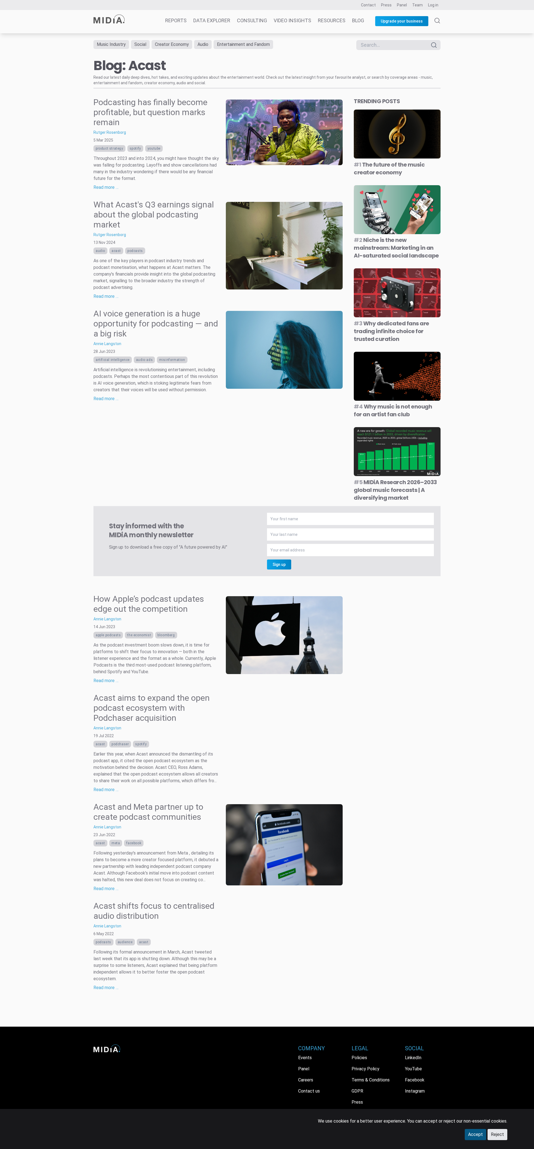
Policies (359, 1057)
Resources (331, 20)
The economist (139, 635)
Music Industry (111, 44)
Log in (433, 5)
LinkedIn (413, 1057)
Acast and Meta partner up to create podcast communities (148, 812)
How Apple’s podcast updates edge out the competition (148, 604)
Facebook (133, 843)
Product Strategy (109, 148)
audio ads (144, 360)
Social (140, 44)
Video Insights (292, 20)
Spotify (135, 148)
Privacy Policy (365, 1068)
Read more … (105, 187)
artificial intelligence (113, 360)
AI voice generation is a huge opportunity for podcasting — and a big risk (155, 323)
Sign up (279, 564)
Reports (176, 20)
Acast (116, 251)
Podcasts (135, 251)
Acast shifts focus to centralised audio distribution (153, 911)
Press (386, 5)
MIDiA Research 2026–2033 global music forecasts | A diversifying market (395, 490)
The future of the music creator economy (389, 168)
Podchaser (120, 744)
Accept (475, 1134)
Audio (202, 44)
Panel (402, 5)
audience (125, 942)
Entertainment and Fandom (243, 44)
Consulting (252, 20)
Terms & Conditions (371, 1080)
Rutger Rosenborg (109, 132)
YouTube (153, 148)
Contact (368, 5)
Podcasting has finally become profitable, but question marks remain (150, 112)
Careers (305, 1080)
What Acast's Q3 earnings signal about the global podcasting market (153, 214)
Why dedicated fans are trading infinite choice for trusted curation (391, 331)
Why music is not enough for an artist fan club (393, 410)
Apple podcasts (108, 635)
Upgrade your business (402, 21)
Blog (358, 20)
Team (417, 5)
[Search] (437, 25)
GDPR (357, 1091)
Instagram (415, 1091)
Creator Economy (172, 44)
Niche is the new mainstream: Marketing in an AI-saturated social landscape (396, 247)
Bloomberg (166, 635)
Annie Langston (107, 343)
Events (305, 1057)
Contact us (309, 1091)
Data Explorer (211, 20)
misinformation (172, 360)
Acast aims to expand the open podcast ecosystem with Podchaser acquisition (151, 708)
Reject (497, 1134)
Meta (116, 843)
